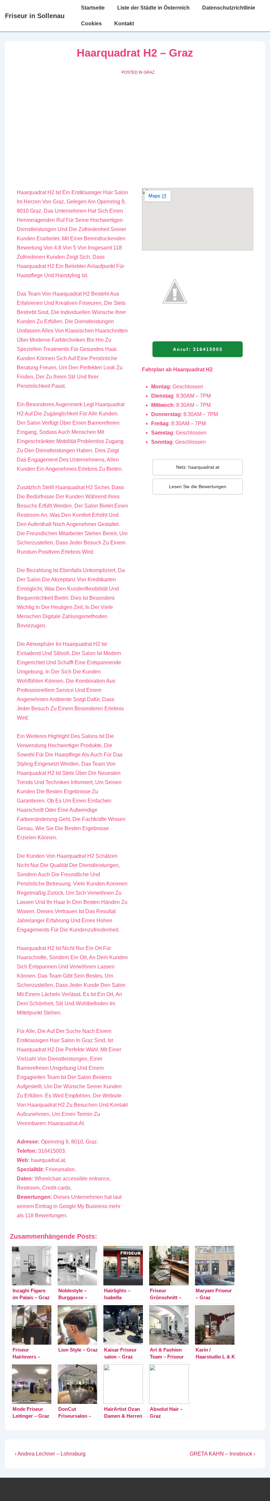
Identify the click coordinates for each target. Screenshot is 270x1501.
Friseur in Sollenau (35, 15)
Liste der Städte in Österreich (153, 8)
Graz (149, 72)
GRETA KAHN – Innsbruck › (222, 1454)
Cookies (91, 23)
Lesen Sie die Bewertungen (197, 486)
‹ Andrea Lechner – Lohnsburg (50, 1454)
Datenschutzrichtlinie (228, 8)
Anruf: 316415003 (198, 349)
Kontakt (124, 23)
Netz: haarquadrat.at (197, 467)
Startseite (93, 8)
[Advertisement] (135, 130)
